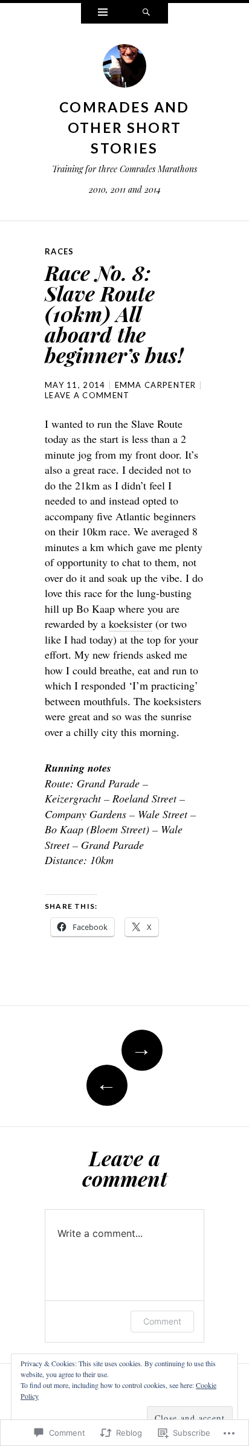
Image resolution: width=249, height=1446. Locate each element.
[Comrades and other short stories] (124, 69)
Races (59, 251)
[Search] (146, 13)
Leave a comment (87, 395)
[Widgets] (102, 13)
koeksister (130, 623)
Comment (162, 1321)
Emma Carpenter (155, 385)
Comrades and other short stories (124, 127)
